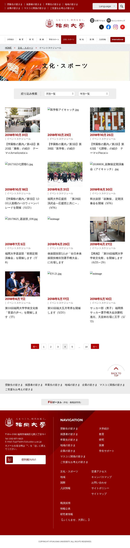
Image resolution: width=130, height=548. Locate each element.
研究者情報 (66, 514)
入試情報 (65, 488)
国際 (62, 482)
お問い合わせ (99, 482)
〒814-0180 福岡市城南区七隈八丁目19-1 (25, 434)
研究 (101, 439)
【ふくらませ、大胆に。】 (75, 519)
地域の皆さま (71, 4)
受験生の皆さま (15, 4)
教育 (101, 434)
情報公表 (65, 508)
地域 (62, 477)
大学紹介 (104, 428)
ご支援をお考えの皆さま (62, 8)
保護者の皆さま (34, 4)
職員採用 (65, 503)
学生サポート (106, 450)
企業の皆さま (13, 8)
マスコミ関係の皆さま (35, 8)
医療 (101, 445)
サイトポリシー (100, 488)
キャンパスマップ (118, 21)
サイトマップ (99, 493)
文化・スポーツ (69, 471)
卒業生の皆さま (53, 4)
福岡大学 (65, 24)
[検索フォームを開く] (121, 6)
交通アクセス (99, 21)
